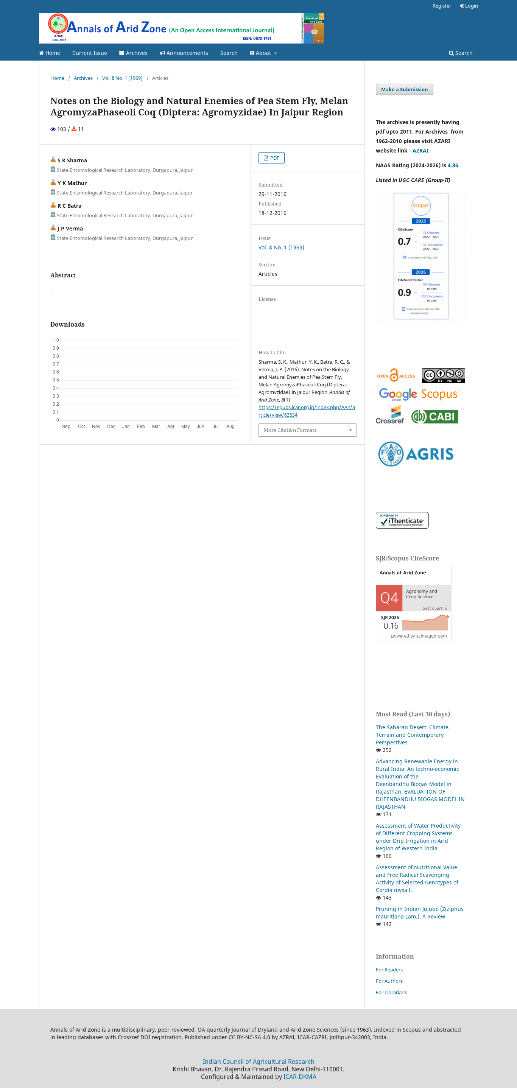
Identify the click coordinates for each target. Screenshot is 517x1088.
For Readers (389, 969)
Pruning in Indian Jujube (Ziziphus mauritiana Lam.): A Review (420, 912)
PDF (274, 157)
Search (229, 52)
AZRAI (421, 150)
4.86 (453, 165)
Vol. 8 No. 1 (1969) (122, 78)
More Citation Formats (290, 429)
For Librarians (391, 992)
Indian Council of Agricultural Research (259, 1061)
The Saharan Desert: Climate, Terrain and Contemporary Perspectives (413, 735)
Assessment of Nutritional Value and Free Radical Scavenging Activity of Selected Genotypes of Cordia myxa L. (417, 878)
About (263, 52)
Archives (136, 52)
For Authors (389, 980)
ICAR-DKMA (299, 1076)
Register (442, 5)
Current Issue (89, 52)
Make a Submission (404, 89)
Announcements (186, 52)
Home (52, 52)
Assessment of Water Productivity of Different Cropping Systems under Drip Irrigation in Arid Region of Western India (418, 837)
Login (471, 5)
